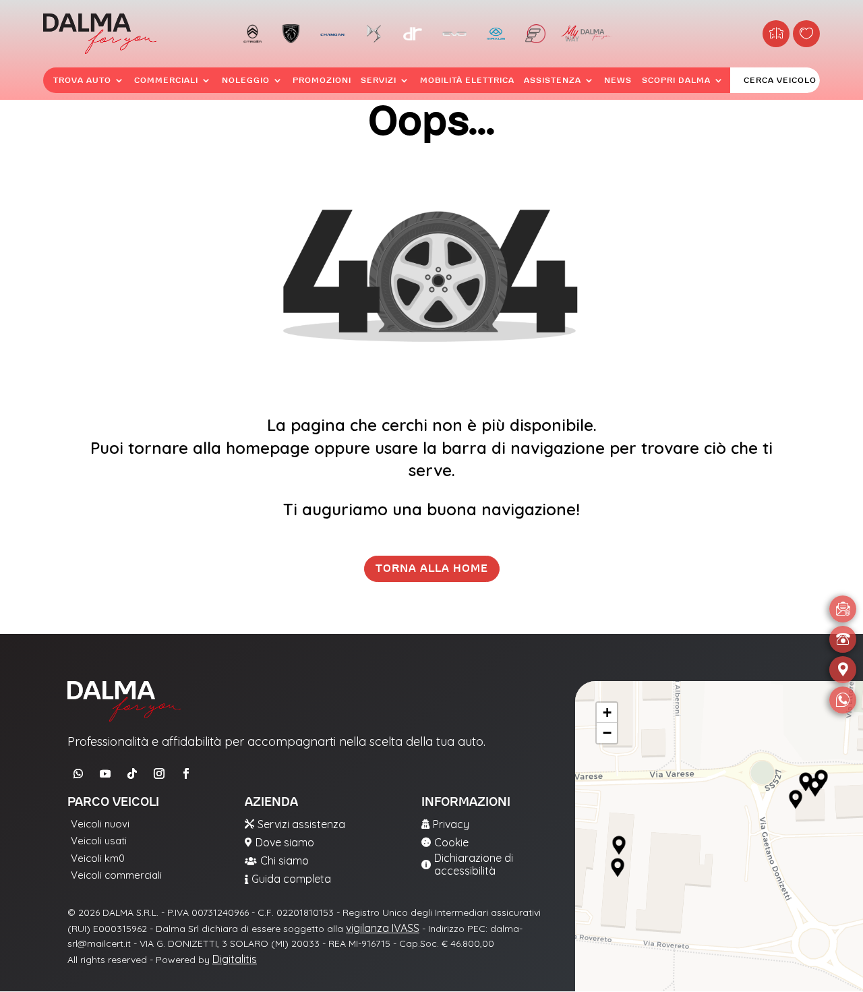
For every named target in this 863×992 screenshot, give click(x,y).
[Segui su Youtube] (105, 773)
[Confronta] (776, 33)
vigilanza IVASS (382, 928)
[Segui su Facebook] (186, 773)
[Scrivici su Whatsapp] (842, 700)
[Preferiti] (806, 33)
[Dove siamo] (842, 669)
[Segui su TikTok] (132, 773)
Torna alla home (432, 568)
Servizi (378, 80)
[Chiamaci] (842, 639)
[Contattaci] (842, 608)
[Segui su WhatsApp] (78, 773)
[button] (619, 846)
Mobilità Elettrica (467, 80)
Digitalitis (234, 959)
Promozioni (322, 80)
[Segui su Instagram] (159, 773)
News (618, 80)
